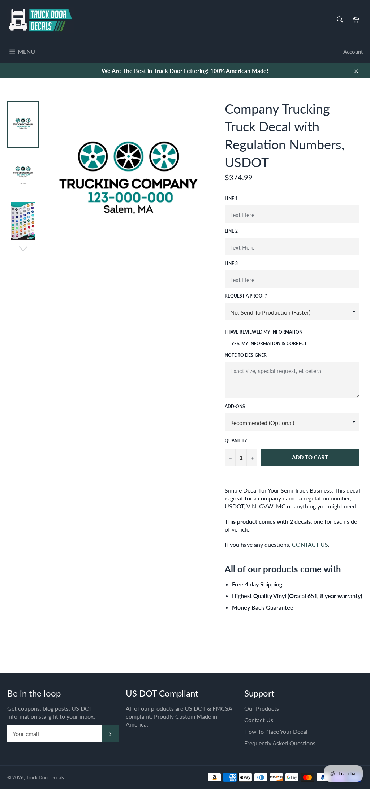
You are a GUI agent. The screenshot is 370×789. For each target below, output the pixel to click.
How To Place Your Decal (275, 731)
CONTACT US (310, 544)
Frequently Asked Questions (279, 743)
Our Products (261, 708)
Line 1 (231, 198)
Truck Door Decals (45, 777)
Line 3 (231, 263)
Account (353, 51)
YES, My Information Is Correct (269, 343)
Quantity (236, 440)
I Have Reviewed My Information (263, 332)
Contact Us (258, 719)
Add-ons (235, 406)
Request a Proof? (246, 296)
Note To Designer (246, 355)
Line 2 (231, 231)
